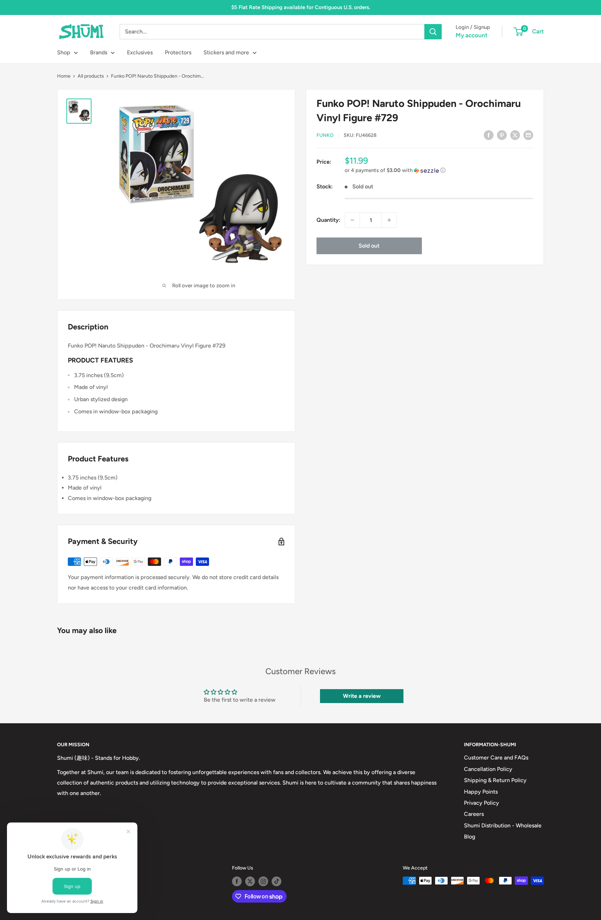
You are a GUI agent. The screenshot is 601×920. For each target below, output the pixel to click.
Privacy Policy (481, 803)
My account (472, 35)
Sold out (369, 245)
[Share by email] (528, 135)
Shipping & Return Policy (495, 780)
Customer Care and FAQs (496, 757)
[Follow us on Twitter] (250, 881)
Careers (474, 814)
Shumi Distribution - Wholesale (503, 825)
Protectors (178, 52)
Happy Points (481, 791)
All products (91, 76)
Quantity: (328, 220)
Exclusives (140, 52)
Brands (98, 52)
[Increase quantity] (389, 220)
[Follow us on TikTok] (276, 881)
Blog (469, 836)
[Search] (433, 31)
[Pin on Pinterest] (502, 135)
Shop (63, 52)
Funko (325, 135)
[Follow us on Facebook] (237, 881)
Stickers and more (226, 52)
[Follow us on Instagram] (263, 881)
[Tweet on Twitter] (515, 135)
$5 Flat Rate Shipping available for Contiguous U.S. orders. (300, 7)
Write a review (361, 696)
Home (64, 76)
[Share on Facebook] (489, 135)
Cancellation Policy (488, 769)
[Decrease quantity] (352, 220)
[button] (439, 170)
